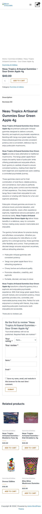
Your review (11, 345)
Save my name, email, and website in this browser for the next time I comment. (20, 381)
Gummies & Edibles (15, 59)
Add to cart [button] (10, 448)
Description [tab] (7, 97)
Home (4, 59)
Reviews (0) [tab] (7, 102)
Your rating (9, 340)
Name (8, 360)
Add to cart (19, 80)
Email (7, 369)
